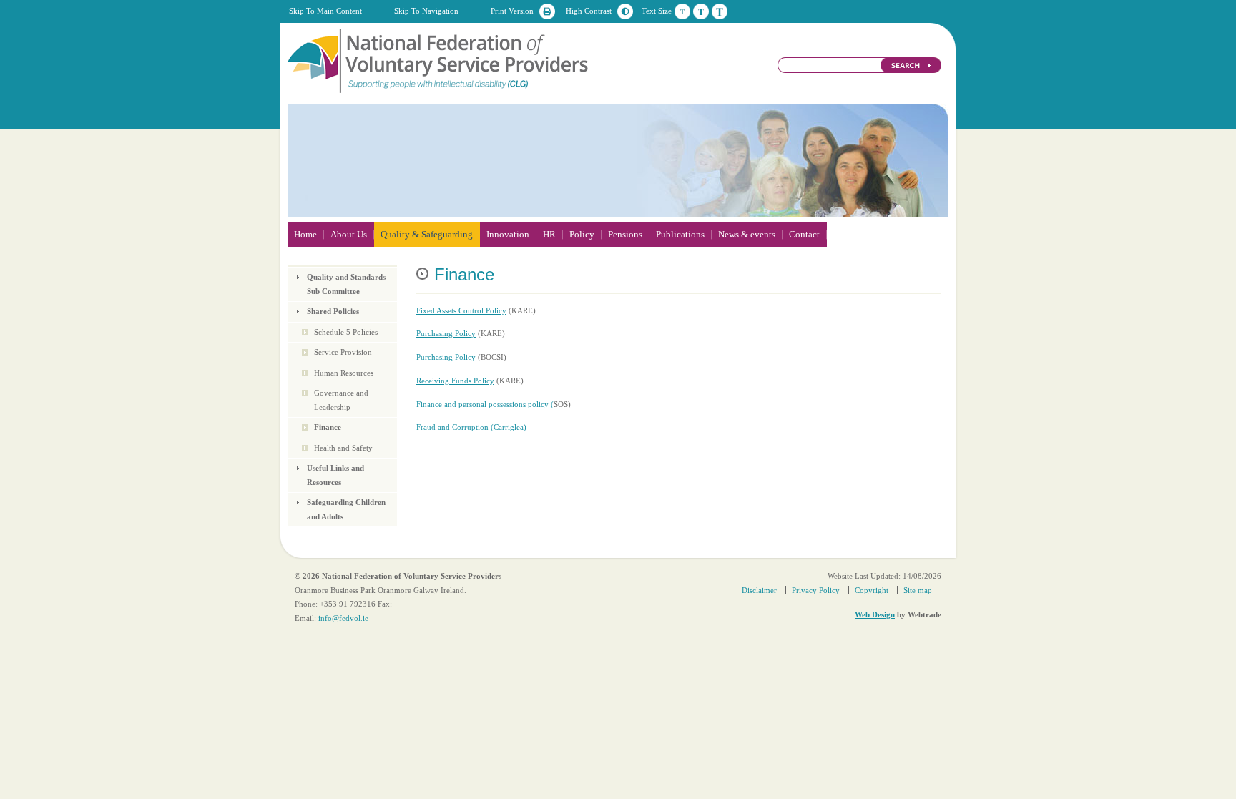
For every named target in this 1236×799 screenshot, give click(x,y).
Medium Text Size (701, 11)
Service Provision (343, 352)
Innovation (507, 234)
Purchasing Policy (446, 333)
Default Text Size (682, 11)
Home (305, 234)
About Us (348, 234)
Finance (327, 427)
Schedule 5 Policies (346, 332)
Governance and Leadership (341, 399)
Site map (917, 590)
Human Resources (343, 372)
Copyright (871, 590)
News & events (746, 234)
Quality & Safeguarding (427, 234)
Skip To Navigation (426, 10)
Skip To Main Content (325, 10)
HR (549, 234)
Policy (581, 234)
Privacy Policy (816, 590)
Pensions (625, 234)
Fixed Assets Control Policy (461, 310)
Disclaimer (759, 590)
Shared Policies (333, 311)
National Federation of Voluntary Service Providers (439, 60)
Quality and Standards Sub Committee (346, 284)
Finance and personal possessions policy (482, 404)
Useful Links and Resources (335, 475)
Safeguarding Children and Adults (346, 509)
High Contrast (589, 10)
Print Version (512, 10)
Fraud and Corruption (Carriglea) (472, 427)
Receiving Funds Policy (455, 380)
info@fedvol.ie (343, 618)
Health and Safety (343, 447)
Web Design (875, 614)
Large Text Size (719, 11)
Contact (804, 234)
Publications (680, 234)
